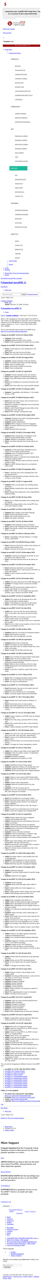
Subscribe (7, 1267)
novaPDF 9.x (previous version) (15, 1073)
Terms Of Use (18, 1276)
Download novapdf (7, 278)
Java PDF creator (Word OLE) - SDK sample (21, 1243)
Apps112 (33, 1211)
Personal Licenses (12, 1229)
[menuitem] (15, 53)
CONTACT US (6, 1202)
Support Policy (8, 1276)
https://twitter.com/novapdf (19, 1099)
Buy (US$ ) (9, 17)
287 (10, 303)
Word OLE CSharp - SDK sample (17, 1240)
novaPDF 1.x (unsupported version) (16, 1087)
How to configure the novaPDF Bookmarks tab (22, 1242)
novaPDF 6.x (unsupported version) (16, 1078)
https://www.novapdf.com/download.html (14, 331)
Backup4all (12, 1209)
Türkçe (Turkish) (16, 1255)
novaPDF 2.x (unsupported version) (16, 1085)
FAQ (2, 1158)
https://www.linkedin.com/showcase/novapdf (26, 1101)
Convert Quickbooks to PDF (16, 1245)
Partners (9, 1222)
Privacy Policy (28, 1276)
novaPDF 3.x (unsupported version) (16, 1083)
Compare (10, 1231)
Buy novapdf (17, 278)
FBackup (19, 1209)
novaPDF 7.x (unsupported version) (16, 1076)
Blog (8, 1235)
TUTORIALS (5, 1186)
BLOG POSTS (6, 1172)
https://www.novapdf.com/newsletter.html (18, 1095)
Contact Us (10, 1220)
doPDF (11, 1211)
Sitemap (36, 1276)
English (13, 1252)
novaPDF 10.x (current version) (15, 1071)
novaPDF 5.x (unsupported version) (16, 1080)
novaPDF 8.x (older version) (14, 1074)
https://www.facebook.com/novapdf (23, 1097)
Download (10, 1227)
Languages (10, 1224)
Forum (9, 1233)
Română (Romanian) (17, 1254)
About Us (10, 1219)
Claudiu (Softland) (6, 301)
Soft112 (27, 1211)
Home (9, 1217)
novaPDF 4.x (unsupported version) (16, 1082)
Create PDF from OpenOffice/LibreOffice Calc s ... (23, 1238)
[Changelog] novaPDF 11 (13, 282)
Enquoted (19, 1213)
